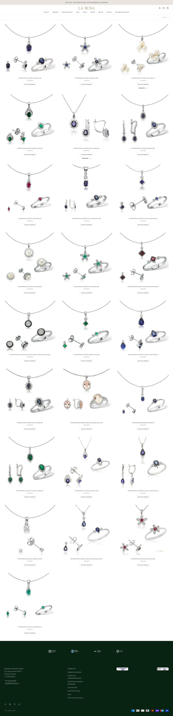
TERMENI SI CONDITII (74, 672)
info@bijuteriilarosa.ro (12, 683)
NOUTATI (46, 12)
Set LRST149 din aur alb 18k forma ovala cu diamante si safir (86, 218)
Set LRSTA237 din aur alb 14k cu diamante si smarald (30, 148)
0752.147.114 (11, 676)
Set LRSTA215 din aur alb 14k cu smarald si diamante (86, 286)
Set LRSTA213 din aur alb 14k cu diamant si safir (30, 78)
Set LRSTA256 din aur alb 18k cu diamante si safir (143, 148)
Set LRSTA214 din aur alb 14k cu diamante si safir (86, 78)
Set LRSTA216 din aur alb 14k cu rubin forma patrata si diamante (143, 286)
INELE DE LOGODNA (67, 12)
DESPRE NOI (71, 669)
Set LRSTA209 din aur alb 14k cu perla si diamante (30, 286)
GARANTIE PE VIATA (74, 691)
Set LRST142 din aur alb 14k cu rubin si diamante (30, 218)
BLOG (69, 694)
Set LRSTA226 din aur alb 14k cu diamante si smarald (86, 354)
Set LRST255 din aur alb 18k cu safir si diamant (143, 422)
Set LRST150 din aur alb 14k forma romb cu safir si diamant (143, 218)
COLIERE (92, 12)
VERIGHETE (55, 12)
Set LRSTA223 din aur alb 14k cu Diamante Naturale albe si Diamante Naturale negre (30, 354)
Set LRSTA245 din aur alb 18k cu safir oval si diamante (30, 422)
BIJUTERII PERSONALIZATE (122, 12)
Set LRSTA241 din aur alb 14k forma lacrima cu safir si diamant (143, 354)
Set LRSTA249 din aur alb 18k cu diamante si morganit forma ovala (86, 422)
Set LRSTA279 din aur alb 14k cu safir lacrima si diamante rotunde (86, 558)
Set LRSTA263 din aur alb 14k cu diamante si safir (86, 490)
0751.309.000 (11, 681)
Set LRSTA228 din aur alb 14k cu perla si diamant (143, 78)
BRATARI (101, 12)
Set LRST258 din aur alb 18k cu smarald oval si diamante (29, 490)
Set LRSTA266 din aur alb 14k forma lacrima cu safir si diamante (143, 490)
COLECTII (109, 12)
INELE (77, 12)
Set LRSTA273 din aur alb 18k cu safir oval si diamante (86, 148)
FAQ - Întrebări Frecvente (75, 698)
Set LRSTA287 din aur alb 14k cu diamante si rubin (143, 558)
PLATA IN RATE (72, 687)
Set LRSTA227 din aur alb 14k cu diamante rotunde (30, 558)
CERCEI (85, 12)
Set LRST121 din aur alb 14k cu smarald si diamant (30, 627)
